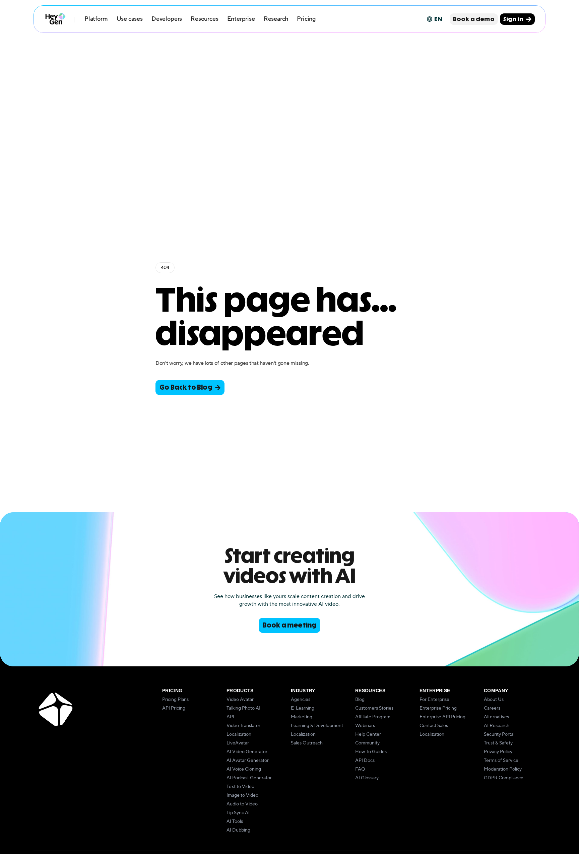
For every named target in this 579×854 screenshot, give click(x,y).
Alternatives (496, 717)
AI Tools (235, 821)
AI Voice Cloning (244, 769)
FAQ (360, 769)
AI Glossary (367, 778)
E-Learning (302, 708)
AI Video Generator (247, 752)
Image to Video (242, 795)
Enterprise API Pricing (442, 717)
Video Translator (243, 726)
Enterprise (241, 19)
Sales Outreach (307, 743)
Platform (96, 19)
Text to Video (240, 787)
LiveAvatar (238, 743)
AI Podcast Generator (249, 778)
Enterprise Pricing (438, 708)
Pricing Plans (175, 700)
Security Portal (499, 734)
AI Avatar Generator (248, 761)
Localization (239, 734)
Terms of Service (501, 761)
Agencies (300, 700)
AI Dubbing (238, 830)
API (230, 717)
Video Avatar (240, 700)
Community (367, 743)
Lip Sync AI (238, 813)
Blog (360, 700)
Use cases (130, 19)
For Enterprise (434, 700)
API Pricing (173, 708)
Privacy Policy (498, 752)
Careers (492, 708)
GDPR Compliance (503, 778)
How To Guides (371, 752)
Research (276, 19)
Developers (166, 19)
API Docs (365, 761)
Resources (204, 19)
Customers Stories (374, 708)
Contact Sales (434, 726)
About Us (494, 700)
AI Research (496, 726)
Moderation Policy (503, 769)
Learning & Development (317, 726)
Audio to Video (242, 804)
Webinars (365, 726)
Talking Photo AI (243, 708)
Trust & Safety (498, 743)
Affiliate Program (372, 717)
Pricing (306, 19)
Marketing (301, 717)
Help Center (368, 734)
